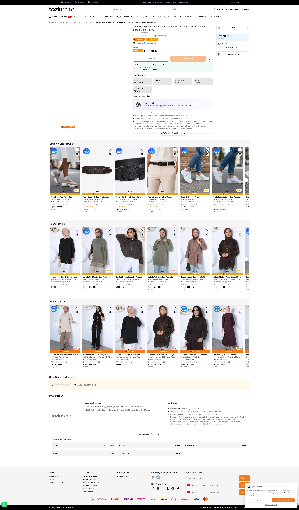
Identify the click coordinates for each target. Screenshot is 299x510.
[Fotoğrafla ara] (174, 9)
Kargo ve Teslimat (90, 485)
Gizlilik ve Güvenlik (90, 476)
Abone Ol (244, 478)
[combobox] (191, 485)
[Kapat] (294, 485)
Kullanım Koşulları (89, 479)
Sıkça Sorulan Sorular (91, 482)
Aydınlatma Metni (244, 507)
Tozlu (143, 113)
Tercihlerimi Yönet (271, 505)
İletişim (51, 479)
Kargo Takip (235, 2)
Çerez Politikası (218, 507)
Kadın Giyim (64, 22)
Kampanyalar (122, 476)
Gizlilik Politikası (205, 507)
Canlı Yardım (88, 492)
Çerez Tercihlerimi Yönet (58, 482)
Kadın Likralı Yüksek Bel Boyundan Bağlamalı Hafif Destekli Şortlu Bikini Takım (126, 22)
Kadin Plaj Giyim (79, 22)
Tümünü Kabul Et (283, 500)
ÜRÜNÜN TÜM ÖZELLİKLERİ (171, 133)
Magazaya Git (231, 47)
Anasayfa (52, 22)
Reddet (258, 500)
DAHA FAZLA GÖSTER (148, 434)
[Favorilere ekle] (77, 150)
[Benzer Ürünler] (77, 154)
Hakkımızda (53, 476)
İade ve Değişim (89, 489)
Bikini (91, 22)
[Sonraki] (246, 180)
